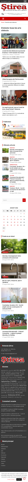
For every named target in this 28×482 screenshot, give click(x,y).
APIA (3, 372)
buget (8, 372)
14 (17, 219)
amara (10, 370)
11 (7, 219)
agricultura (4, 370)
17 (4, 222)
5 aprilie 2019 (5, 54)
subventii (4, 397)
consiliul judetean (12, 374)
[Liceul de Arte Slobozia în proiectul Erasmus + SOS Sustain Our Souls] (14, 41)
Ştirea (19, 154)
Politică (3, 459)
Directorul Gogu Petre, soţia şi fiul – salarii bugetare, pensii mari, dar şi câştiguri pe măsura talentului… (13, 420)
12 (11, 219)
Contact (3, 465)
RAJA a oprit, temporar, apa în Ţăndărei (17, 159)
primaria (23, 389)
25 (7, 225)
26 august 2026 (13, 193)
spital (22, 395)
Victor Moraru (17, 397)
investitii (6, 384)
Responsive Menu (25, 1)
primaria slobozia (8, 391)
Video (2, 463)
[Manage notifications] (24, 478)
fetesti (4, 379)
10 (4, 219)
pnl (3, 389)
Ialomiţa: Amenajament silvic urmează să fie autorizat (17, 151)
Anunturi (12, 147)
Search (24, 200)
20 (14, 222)
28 (17, 225)
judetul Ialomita (6, 385)
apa (22, 370)
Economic (3, 455)
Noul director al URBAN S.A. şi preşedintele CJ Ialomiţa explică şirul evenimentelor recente (13, 426)
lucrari (16, 385)
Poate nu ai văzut (8, 236)
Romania (4, 395)
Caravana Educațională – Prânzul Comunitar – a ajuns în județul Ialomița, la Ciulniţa (17, 179)
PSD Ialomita (11, 392)
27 (14, 225)
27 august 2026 (13, 162)
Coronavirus (4, 377)
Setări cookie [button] (10, 479)
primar (16, 389)
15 (21, 219)
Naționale (3, 457)
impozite (19, 381)
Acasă (2, 444)
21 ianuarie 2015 (6, 111)
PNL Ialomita (10, 389)
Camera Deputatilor (16, 372)
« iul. (3, 231)
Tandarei (11, 397)
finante (10, 379)
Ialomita (9, 381)
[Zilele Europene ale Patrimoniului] (14, 69)
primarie (18, 390)
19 (11, 222)
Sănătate (3, 448)
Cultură (5, 47)
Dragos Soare (13, 377)
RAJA (18, 393)
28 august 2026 (13, 154)
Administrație (13, 164)
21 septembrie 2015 (7, 81)
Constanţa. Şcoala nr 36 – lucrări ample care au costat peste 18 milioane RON (18, 169)
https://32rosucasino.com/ (8, 431)
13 (14, 219)
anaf (16, 370)
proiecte (23, 390)
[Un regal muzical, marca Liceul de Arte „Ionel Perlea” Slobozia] (14, 97)
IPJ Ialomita (14, 384)
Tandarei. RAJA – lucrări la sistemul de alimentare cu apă (17, 189)
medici (7, 387)
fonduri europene (17, 379)
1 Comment (17, 54)
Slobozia (14, 395)
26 (11, 225)
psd (3, 392)
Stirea (11, 54)
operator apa (22, 387)
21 (17, 222)
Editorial (3, 453)
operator (14, 387)
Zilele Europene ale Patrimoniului (13, 79)
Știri (2, 451)
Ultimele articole (9, 145)
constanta (18, 375)
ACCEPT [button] (19, 479)
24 (4, 225)
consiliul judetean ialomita (12, 374)
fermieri (21, 377)
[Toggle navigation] (3, 18)
